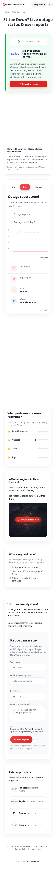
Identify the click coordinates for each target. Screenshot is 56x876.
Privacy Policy (31, 729)
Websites (15, 12)
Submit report (21, 739)
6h (13, 187)
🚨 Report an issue (28, 84)
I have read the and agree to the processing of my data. (26, 730)
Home (6, 12)
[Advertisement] (28, 115)
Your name (15, 662)
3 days (38, 187)
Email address (21, 675)
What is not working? (20, 704)
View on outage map (30, 520)
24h (25, 187)
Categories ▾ (39, 4)
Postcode (14, 690)
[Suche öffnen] (50, 4)
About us (43, 846)
